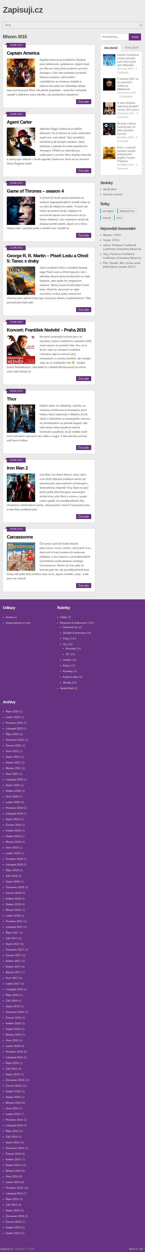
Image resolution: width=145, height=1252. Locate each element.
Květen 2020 (13, 790)
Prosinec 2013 (14, 1187)
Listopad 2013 (14, 1193)
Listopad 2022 (14, 728)
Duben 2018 (13, 904)
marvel (107, 217)
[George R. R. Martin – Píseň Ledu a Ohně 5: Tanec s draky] (23, 280)
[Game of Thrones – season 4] (23, 210)
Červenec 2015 (15, 1080)
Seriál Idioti (109, 189)
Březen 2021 (13, 768)
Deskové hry (70, 627)
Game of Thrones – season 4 (35, 191)
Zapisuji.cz (23, 9)
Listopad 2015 (14, 1057)
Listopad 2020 (14, 779)
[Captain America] (23, 72)
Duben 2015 (13, 1097)
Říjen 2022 (12, 734)
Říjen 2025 (12, 711)
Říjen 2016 (12, 994)
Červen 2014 (13, 1153)
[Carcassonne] (23, 556)
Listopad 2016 (14, 989)
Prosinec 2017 (14, 921)
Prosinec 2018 (14, 858)
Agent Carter (19, 122)
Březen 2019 (13, 841)
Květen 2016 (13, 1023)
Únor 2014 (12, 1176)
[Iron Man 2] (23, 487)
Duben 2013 (13, 1233)
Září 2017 (11, 938)
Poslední (131, 47)
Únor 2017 (12, 977)
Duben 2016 (13, 1028)
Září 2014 (11, 1136)
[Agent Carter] (23, 141)
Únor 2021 (12, 773)
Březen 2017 (13, 972)
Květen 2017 (13, 960)
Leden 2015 (13, 1114)
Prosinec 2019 (14, 807)
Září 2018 (11, 875)
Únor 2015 (12, 1108)
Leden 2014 (13, 1182)
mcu (119, 217)
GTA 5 (117, 234)
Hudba (67, 659)
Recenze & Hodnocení (73, 622)
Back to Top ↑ (137, 1248)
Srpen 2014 (13, 1142)
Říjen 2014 (12, 1131)
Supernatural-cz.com (18, 622)
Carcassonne (20, 536)
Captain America (23, 53)
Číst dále (83, 101)
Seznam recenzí (113, 194)
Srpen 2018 (13, 881)
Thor (11, 398)
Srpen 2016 (13, 1006)
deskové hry (127, 210)
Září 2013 (11, 1204)
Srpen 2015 (13, 1074)
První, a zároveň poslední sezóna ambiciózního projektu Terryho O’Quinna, (126, 154)
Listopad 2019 (14, 813)
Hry (65, 644)
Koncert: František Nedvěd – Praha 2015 (46, 329)
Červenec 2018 (15, 887)
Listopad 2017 (14, 926)
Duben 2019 (13, 836)
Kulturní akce (71, 676)
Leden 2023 (13, 717)
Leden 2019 (13, 853)
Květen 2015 (13, 1091)
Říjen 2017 (12, 932)
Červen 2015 (13, 1085)
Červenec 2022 (15, 739)
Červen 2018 (13, 892)
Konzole (70, 648)
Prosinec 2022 (14, 722)
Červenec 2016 (15, 1011)
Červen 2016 (13, 1017)
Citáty (63, 617)
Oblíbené (111, 48)
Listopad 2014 (14, 1125)
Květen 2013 (13, 1227)
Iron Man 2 (17, 467)
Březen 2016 (13, 1034)
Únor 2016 (12, 1040)
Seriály (67, 682)
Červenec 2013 (15, 1216)
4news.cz (11, 617)
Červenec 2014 (15, 1148)
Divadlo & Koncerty (74, 632)
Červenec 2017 (15, 949)
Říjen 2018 (12, 870)
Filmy (66, 638)
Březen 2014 (13, 1170)
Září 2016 (11, 1000)
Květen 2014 (13, 1159)
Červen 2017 (13, 955)
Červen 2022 (13, 745)
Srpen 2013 (13, 1210)
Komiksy (68, 671)
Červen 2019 (13, 824)
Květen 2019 (13, 830)
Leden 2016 (13, 1045)
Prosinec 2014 (14, 1119)
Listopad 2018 (14, 864)
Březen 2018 (13, 909)
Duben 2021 (13, 762)
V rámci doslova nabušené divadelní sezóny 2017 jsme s (128, 106)
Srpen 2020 (13, 785)
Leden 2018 (13, 915)
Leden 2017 (13, 983)
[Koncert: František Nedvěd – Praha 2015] (23, 349)
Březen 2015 (13, 1102)
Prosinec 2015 (14, 1051)
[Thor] (23, 418)
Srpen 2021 (13, 756)
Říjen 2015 (12, 1063)
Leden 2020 (13, 802)
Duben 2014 (13, 1165)
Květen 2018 (13, 898)
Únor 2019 (12, 847)
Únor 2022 (12, 751)
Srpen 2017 (13, 943)
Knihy (66, 665)
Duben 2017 (13, 966)
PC (67, 654)
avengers (108, 210)
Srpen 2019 (13, 819)
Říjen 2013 (12, 1199)
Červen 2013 (13, 1221)
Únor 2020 (12, 796)
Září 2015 (11, 1068)
